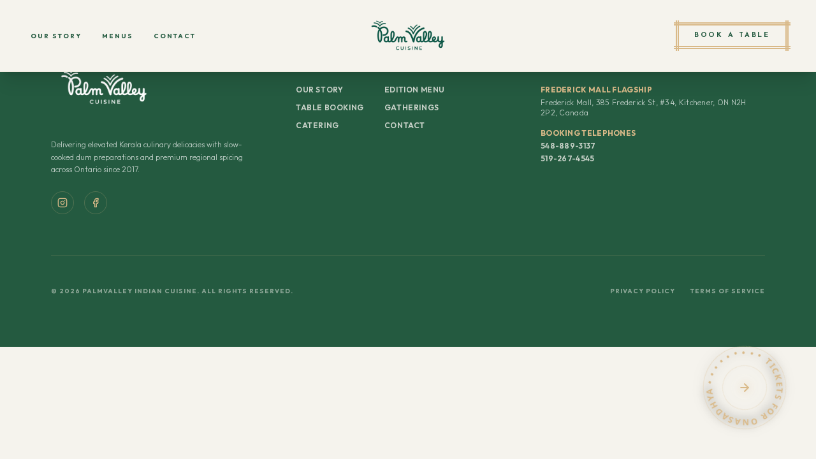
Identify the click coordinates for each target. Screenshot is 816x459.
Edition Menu (414, 89)
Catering (317, 125)
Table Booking (330, 107)
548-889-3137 (568, 145)
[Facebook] (95, 202)
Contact (175, 36)
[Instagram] (62, 202)
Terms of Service (727, 291)
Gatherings (411, 107)
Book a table (732, 35)
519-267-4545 (568, 158)
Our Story (56, 36)
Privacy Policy (642, 291)
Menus (117, 36)
